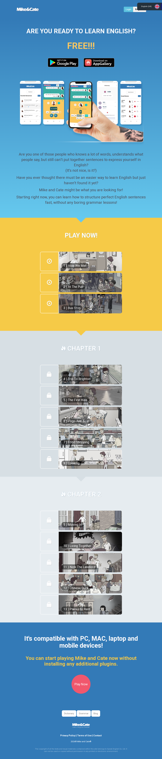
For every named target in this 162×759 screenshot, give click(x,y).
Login (128, 9)
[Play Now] (81, 693)
